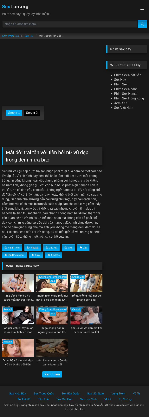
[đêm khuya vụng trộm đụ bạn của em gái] (52, 348)
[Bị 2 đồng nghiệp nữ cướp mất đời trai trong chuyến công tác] (18, 283)
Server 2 (32, 112)
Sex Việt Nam (123, 107)
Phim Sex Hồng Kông (129, 98)
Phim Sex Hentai (125, 93)
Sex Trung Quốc (44, 393)
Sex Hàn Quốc (70, 393)
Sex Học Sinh (88, 399)
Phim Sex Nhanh (126, 89)
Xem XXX (121, 103)
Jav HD (29, 35)
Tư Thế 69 (23, 399)
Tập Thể (43, 399)
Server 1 (14, 112)
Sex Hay (120, 79)
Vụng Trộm (118, 393)
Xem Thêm (52, 374)
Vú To (136, 393)
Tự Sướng (125, 399)
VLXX (107, 399)
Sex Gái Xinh (64, 399)
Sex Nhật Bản (17, 393)
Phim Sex (120, 84)
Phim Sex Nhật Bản (127, 75)
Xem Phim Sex (10, 35)
